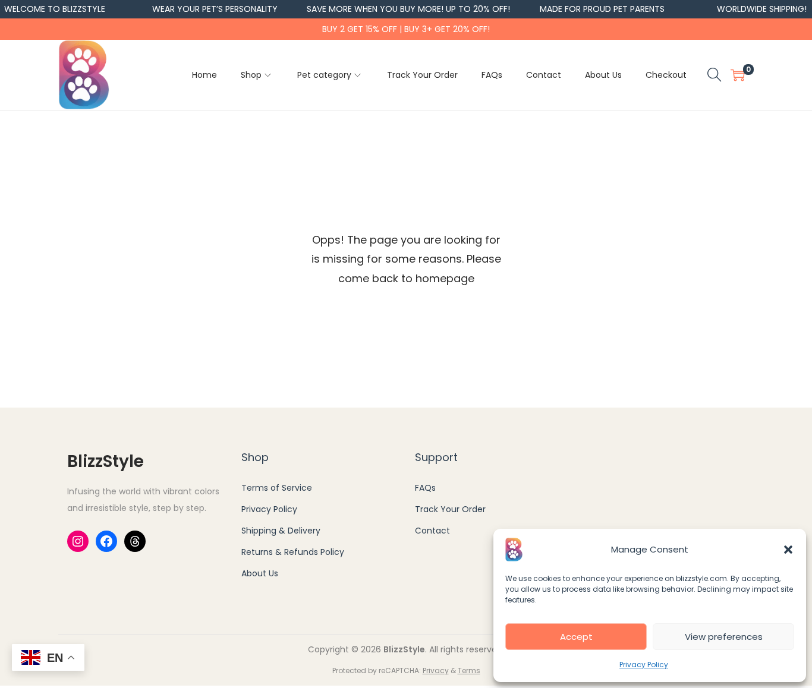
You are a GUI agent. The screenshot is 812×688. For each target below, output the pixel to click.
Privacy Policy (643, 664)
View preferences (724, 636)
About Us (259, 573)
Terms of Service (276, 488)
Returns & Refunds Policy (292, 552)
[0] (738, 75)
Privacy (436, 670)
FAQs (425, 488)
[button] (788, 550)
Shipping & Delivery (280, 530)
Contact (432, 530)
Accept (576, 636)
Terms (469, 670)
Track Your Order (450, 509)
